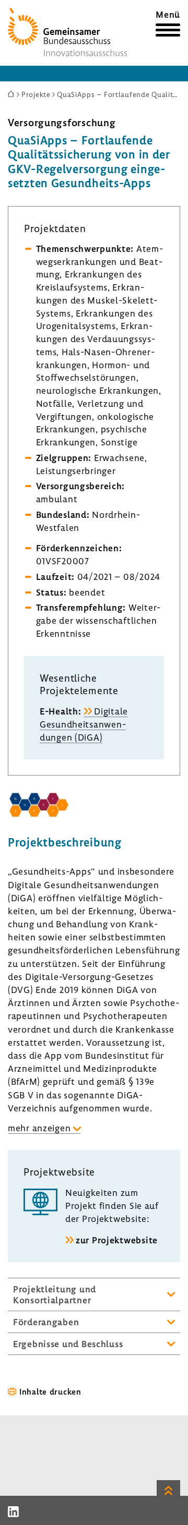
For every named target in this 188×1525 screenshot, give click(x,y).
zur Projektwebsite (117, 1239)
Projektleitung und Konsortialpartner (54, 1294)
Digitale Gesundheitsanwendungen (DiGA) (84, 724)
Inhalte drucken (50, 1391)
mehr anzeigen (39, 1127)
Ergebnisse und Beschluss (68, 1343)
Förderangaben (46, 1321)
